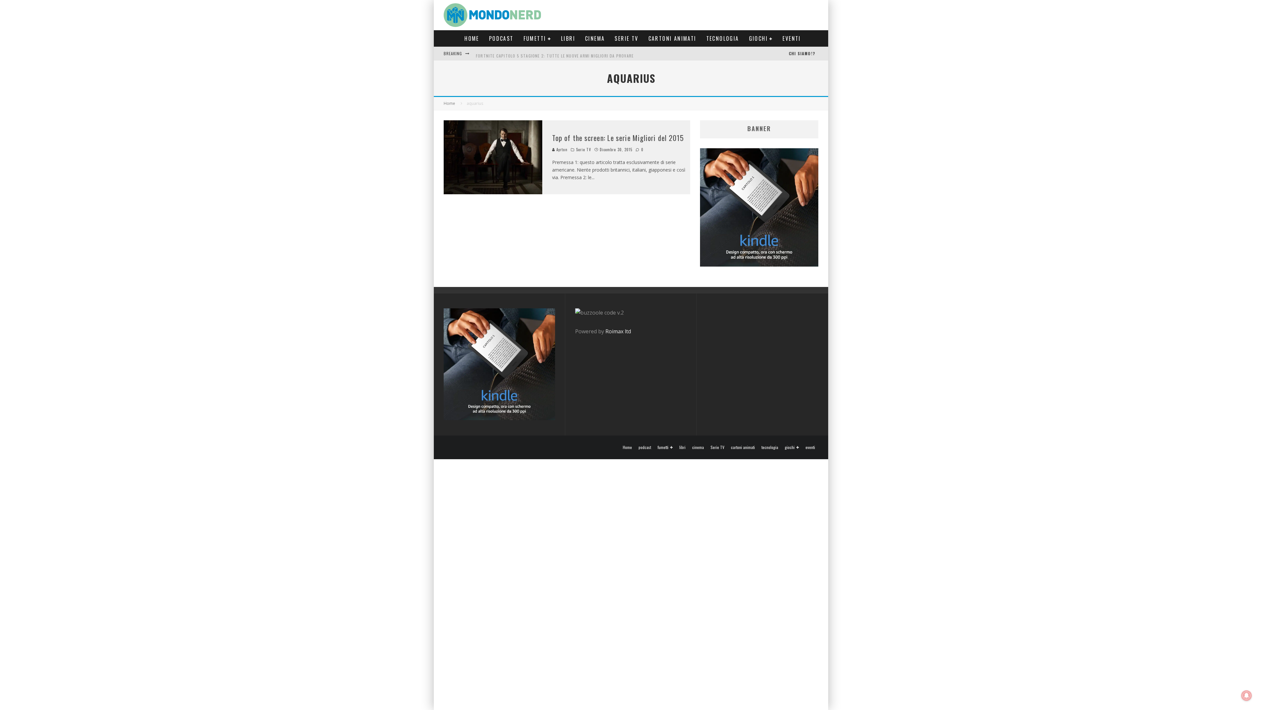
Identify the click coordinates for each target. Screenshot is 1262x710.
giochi (758, 38)
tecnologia (722, 38)
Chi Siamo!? (802, 53)
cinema (595, 38)
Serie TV (626, 38)
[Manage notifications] (1246, 695)
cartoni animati (672, 38)
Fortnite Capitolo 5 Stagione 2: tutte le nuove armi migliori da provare (555, 53)
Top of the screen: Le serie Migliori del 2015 (618, 137)
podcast (501, 38)
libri (568, 38)
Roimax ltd (618, 331)
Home (471, 38)
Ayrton (561, 149)
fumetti (535, 38)
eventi (792, 38)
